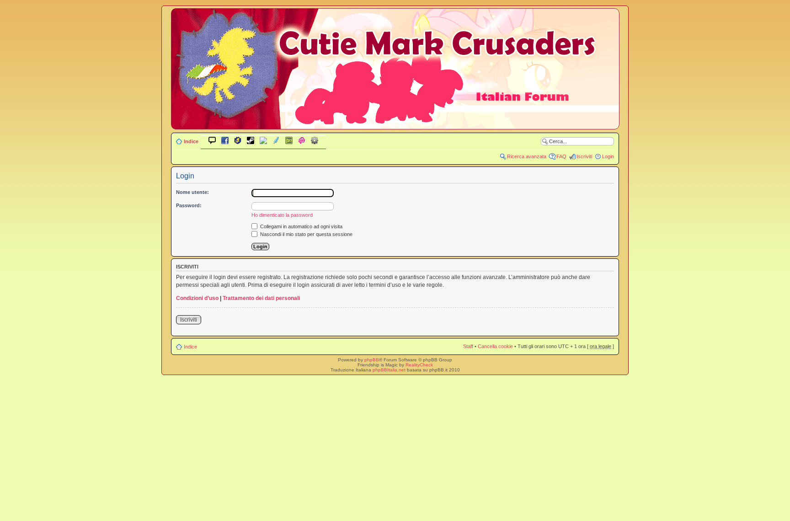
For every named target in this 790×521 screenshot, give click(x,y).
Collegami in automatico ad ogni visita (300, 226)
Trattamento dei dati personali (261, 298)
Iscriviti (584, 156)
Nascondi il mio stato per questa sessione (305, 234)
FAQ (561, 156)
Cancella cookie (495, 346)
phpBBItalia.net (389, 369)
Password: (189, 205)
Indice (191, 141)
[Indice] (395, 122)
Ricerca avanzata (526, 156)
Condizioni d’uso (197, 298)
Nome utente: (192, 192)
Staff (468, 346)
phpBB (371, 359)
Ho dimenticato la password (282, 215)
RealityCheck (419, 364)
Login (608, 156)
